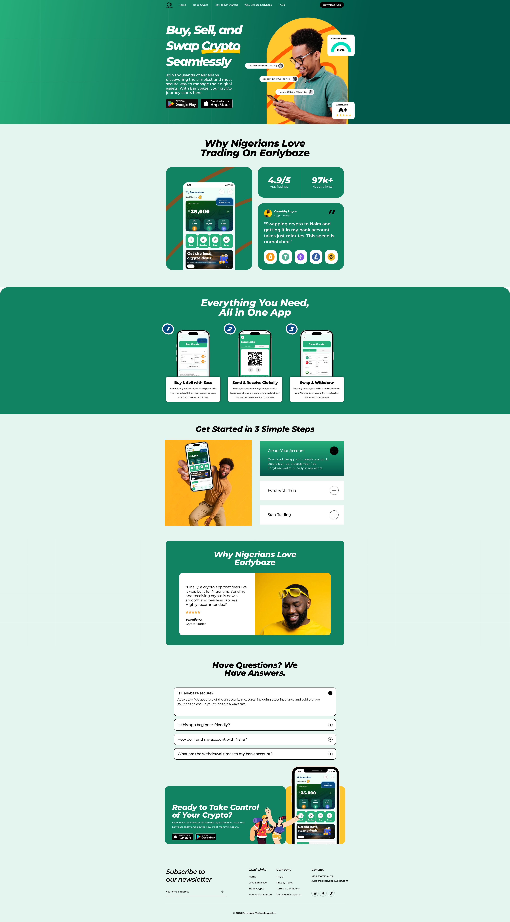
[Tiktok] (331, 893)
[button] (302, 458)
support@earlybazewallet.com (329, 880)
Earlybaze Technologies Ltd (259, 913)
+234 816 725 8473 (322, 876)
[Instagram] (314, 893)
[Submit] (222, 891)
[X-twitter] (323, 893)
